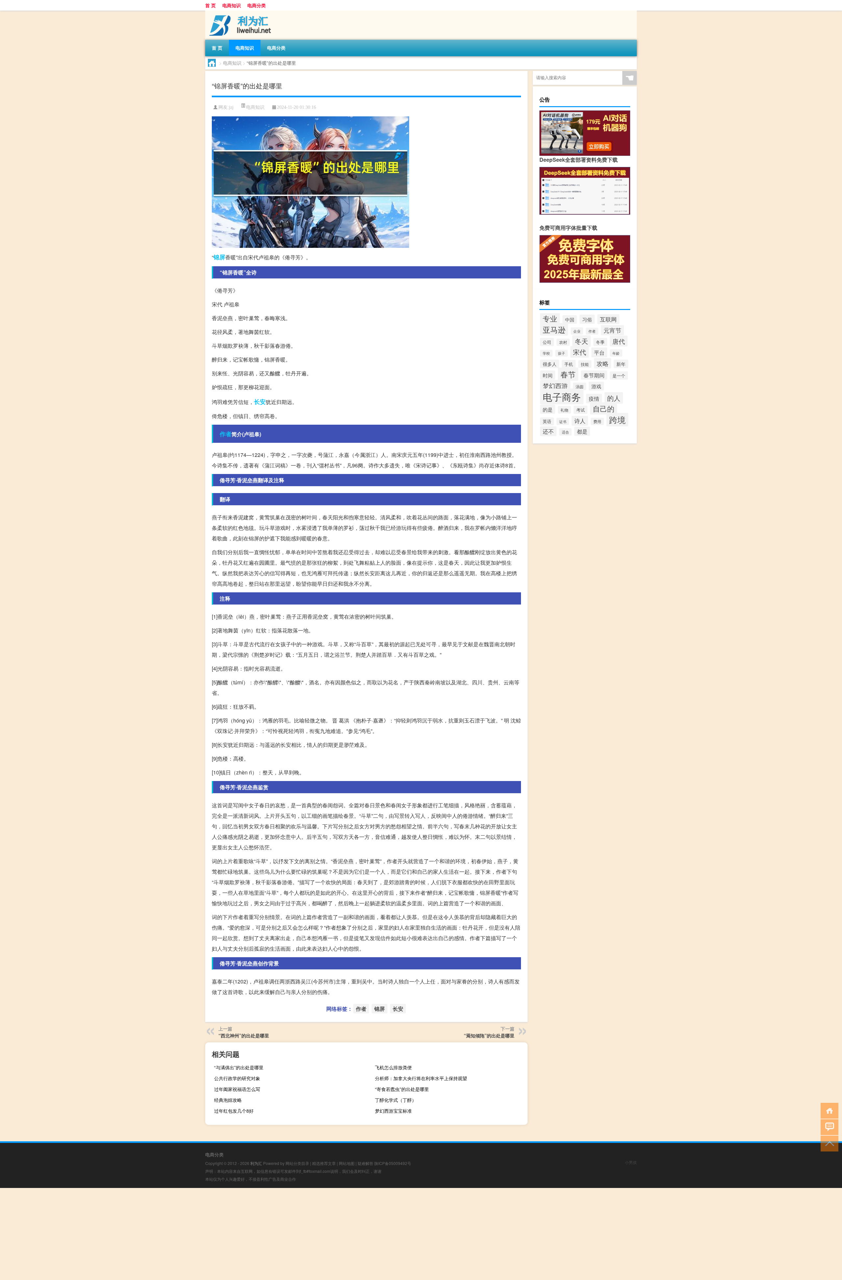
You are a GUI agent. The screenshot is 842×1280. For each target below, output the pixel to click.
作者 (226, 434)
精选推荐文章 (324, 1163)
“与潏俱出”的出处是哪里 (238, 1067)
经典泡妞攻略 (228, 1100)
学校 (546, 353)
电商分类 (256, 5)
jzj (231, 107)
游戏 (596, 386)
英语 (547, 421)
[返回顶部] (828, 1143)
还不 (548, 431)
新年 (621, 364)
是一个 (618, 375)
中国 (569, 319)
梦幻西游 (555, 385)
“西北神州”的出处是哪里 (243, 1035)
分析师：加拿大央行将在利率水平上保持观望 (421, 1078)
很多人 (550, 364)
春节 (568, 374)
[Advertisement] (197, 1234)
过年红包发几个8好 (234, 1110)
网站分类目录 (297, 1163)
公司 (547, 342)
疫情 (594, 398)
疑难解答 (365, 1163)
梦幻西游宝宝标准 (393, 1110)
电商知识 (231, 5)
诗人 (579, 421)
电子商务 (562, 396)
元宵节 (612, 330)
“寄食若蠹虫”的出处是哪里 (402, 1089)
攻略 (602, 363)
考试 (580, 410)
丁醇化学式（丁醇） (395, 1100)
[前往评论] (828, 1126)
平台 (599, 352)
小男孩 (631, 1162)
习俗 (587, 319)
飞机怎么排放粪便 (393, 1067)
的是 (548, 409)
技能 (585, 364)
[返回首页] (828, 1110)
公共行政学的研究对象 (237, 1078)
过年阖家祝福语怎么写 (237, 1089)
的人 (613, 398)
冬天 (581, 341)
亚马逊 (554, 329)
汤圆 (579, 386)
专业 (550, 318)
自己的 (603, 408)
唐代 (618, 341)
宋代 (579, 352)
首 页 (210, 5)
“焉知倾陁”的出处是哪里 (489, 1035)
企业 (577, 331)
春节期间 (594, 375)
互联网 (608, 319)
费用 (597, 421)
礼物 (564, 410)
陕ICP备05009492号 (392, 1163)
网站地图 (347, 1163)
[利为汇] (239, 13)
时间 (548, 375)
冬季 (600, 342)
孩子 (561, 353)
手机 (568, 364)
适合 (565, 432)
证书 (562, 421)
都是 (582, 431)
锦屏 (219, 257)
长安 (260, 401)
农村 (563, 342)
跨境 (617, 419)
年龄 (616, 353)
